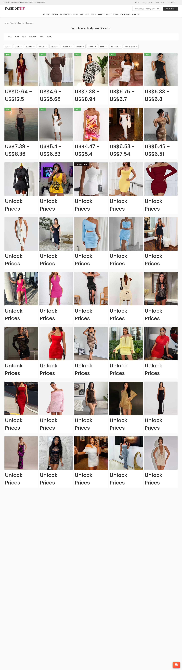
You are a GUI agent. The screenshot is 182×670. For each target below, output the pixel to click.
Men (81, 14)
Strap (49, 36)
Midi (24, 36)
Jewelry (54, 14)
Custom (136, 14)
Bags (75, 14)
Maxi (17, 36)
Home (115, 14)
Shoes (93, 14)
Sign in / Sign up (170, 9)
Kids (87, 14)
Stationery (125, 14)
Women (45, 14)
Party (108, 14)
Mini (9, 36)
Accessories (65, 14)
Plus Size (32, 36)
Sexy (41, 36)
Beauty (101, 14)
